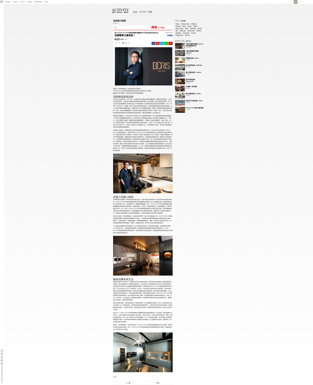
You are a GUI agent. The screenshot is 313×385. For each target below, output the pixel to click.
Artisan (195, 26)
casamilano (186, 33)
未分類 (150, 11)
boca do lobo (191, 30)
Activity (22, 2)
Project (15, 2)
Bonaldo (199, 30)
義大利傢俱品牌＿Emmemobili (191, 80)
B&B (187, 28)
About (46, 2)
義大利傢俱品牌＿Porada (193, 93)
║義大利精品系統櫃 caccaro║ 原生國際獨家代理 (194, 45)
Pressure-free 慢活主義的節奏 (195, 108)
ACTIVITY (120, 10)
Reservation (38, 2)
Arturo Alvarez (179, 28)
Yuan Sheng (142, 11)
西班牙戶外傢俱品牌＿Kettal (194, 101)
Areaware (194, 24)
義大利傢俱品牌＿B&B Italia (194, 65)
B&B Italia (193, 28)
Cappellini (178, 33)
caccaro (8, 2)
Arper (190, 26)
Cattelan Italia (179, 35)
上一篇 (128, 383)
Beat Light (183, 30)
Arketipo (178, 26)
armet (184, 26)
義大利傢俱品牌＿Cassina (193, 72)
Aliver (177, 24)
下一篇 (157, 383)
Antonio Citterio (185, 24)
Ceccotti (188, 35)
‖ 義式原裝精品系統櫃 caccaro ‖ (192, 52)
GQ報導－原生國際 (191, 86)
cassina (194, 33)
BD (177, 30)
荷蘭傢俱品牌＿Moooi (192, 58)
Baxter (200, 28)
